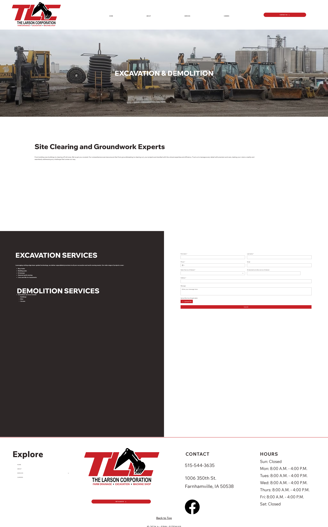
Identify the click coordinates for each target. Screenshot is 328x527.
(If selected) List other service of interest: (258, 270)
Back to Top (164, 518)
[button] (187, 16)
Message (183, 286)
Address (183, 278)
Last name (250, 254)
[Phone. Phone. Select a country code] (183, 265)
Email (248, 262)
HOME (19, 464)
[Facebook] (192, 506)
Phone (183, 262)
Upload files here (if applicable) (189, 298)
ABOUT (19, 469)
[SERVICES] (68, 473)
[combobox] (213, 273)
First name (184, 254)
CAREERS (20, 477)
